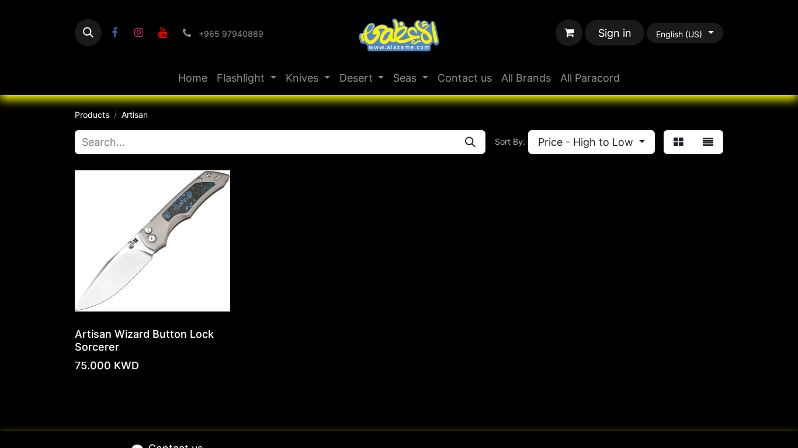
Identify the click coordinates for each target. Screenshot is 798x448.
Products (92, 115)
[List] (708, 142)
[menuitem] (193, 77)
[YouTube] (162, 32)
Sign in (615, 33)
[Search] (470, 142)
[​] (114, 32)
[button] (88, 32)
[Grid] (678, 142)
